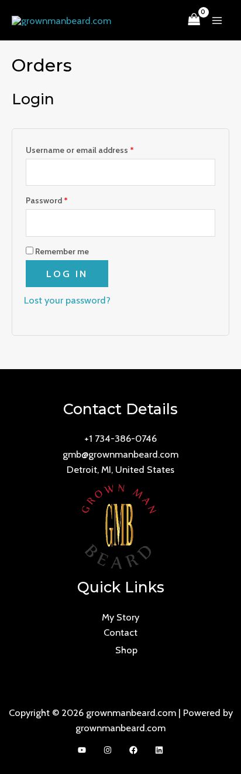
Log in (67, 273)
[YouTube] (82, 750)
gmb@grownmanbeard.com (120, 454)
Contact (120, 632)
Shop (126, 650)
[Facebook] (133, 750)
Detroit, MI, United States (120, 469)
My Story (120, 617)
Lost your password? (67, 300)
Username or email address (96, 148)
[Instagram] (108, 750)
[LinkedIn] (159, 750)
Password (63, 199)
